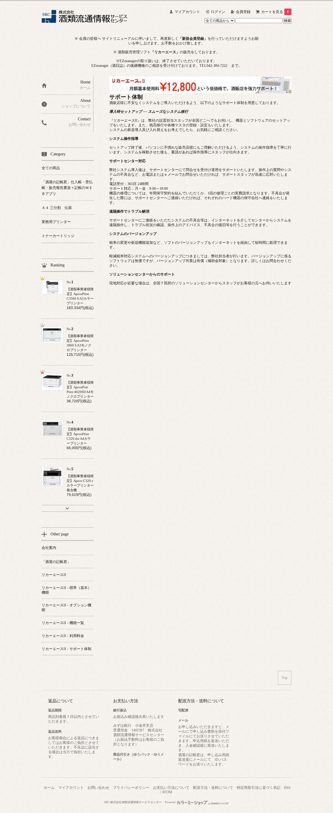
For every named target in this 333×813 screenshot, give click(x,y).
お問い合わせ (98, 788)
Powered (170, 802)
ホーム (49, 788)
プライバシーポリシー (131, 788)
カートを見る (275, 12)
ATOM (167, 792)
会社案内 (49, 548)
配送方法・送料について (213, 788)
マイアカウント (187, 12)
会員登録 (243, 12)
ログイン (218, 12)
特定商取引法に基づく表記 (258, 788)
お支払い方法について (171, 788)
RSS (287, 788)
